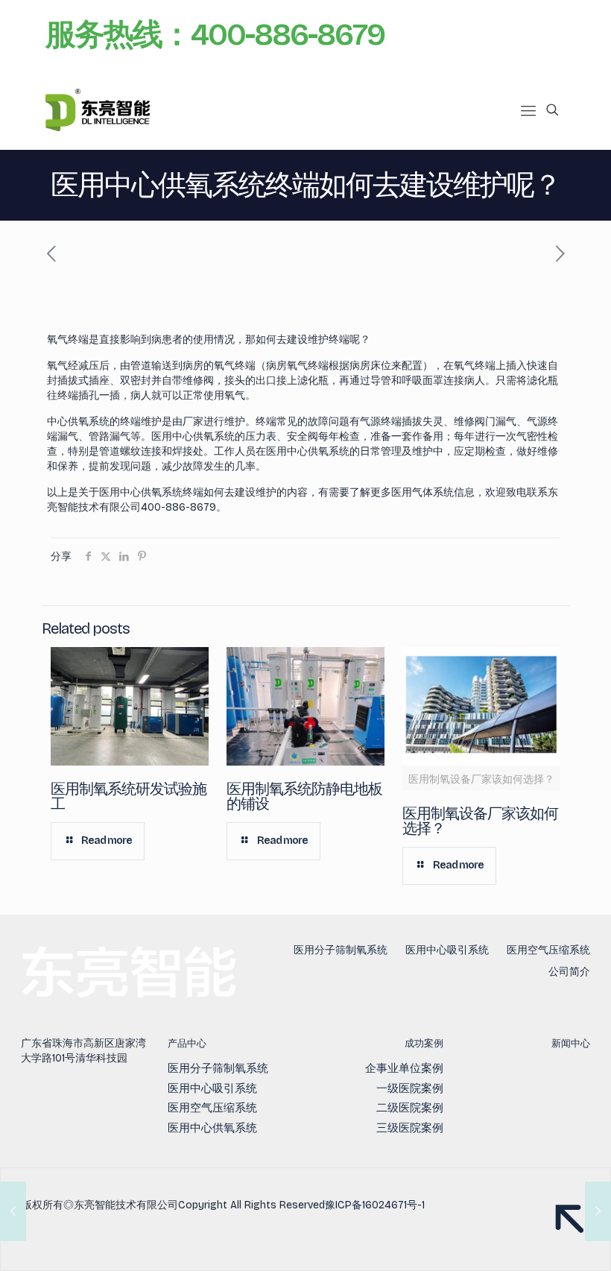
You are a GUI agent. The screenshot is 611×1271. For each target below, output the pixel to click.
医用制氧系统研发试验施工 (128, 796)
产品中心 (187, 1044)
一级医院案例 (409, 1088)
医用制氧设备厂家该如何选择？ (480, 820)
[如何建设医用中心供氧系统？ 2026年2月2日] (13, 1211)
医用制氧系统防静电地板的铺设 (304, 796)
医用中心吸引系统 (447, 950)
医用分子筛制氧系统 (340, 950)
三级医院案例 (409, 1128)
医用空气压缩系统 (548, 950)
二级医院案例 (409, 1107)
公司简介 (569, 971)
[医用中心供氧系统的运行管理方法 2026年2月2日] (598, 1211)
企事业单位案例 (404, 1068)
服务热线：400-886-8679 (214, 34)
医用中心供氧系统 (212, 1128)
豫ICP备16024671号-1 (375, 1205)
